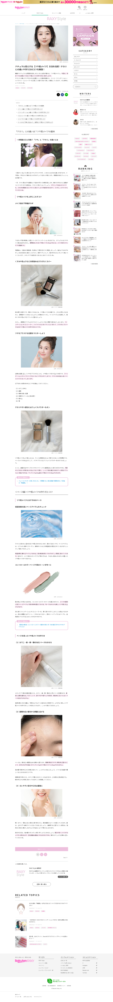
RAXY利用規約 (64, 970)
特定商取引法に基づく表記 (67, 972)
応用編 (43, 911)
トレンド (23, 87)
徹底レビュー (88, 144)
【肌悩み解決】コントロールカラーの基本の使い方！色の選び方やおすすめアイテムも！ (42, 626)
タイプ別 (91, 159)
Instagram (85, 965)
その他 (75, 81)
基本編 (93, 141)
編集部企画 (92, 138)
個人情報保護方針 (52, 985)
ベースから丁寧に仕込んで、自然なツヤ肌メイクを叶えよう (35, 122)
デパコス (86, 156)
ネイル (75, 74)
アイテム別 (30, 87)
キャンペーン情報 (56, 13)
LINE (84, 968)
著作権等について (61, 985)
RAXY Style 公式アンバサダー (35, 944)
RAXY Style (40, 13)
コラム (75, 77)
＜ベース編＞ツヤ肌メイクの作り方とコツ (30, 109)
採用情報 (69, 985)
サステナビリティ (38, 996)
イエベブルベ (90, 150)
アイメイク (77, 63)
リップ (45, 944)
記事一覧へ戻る (42, 884)
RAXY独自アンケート (52, 927)
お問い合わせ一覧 (28, 996)
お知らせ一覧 (64, 960)
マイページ (41, 965)
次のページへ (42, 849)
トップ (23, 13)
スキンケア (77, 56)
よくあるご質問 (90, 13)
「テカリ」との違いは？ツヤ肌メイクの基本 (31, 106)
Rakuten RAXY (22, 7)
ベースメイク (22, 85)
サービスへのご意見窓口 (66, 968)
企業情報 (44, 985)
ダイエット (77, 156)
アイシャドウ (78, 147)
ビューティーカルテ (43, 968)
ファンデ (43, 927)
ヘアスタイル (81, 150)
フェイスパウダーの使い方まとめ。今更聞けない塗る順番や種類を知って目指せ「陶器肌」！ (42, 482)
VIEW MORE (94, 129)
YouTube (85, 972)
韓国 (81, 144)
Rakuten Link (86, 970)
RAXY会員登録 (86, 960)
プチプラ (78, 153)
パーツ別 (86, 153)
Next (65, 857)
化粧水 (93, 153)
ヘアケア (76, 70)
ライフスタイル (81, 159)
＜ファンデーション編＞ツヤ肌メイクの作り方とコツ (33, 112)
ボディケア (77, 67)
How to (17, 87)
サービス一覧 (18, 996)
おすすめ (37, 911)
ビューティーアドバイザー (45, 970)
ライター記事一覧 (63, 876)
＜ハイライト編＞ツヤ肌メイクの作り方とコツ (31, 119)
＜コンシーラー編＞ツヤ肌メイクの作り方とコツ (32, 116)
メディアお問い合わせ (66, 963)
